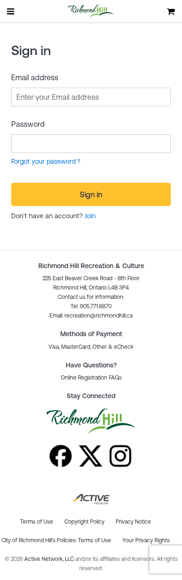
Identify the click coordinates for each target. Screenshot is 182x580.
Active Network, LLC (49, 559)
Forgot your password (43, 161)
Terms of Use (94, 540)
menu (11, 11)
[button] (91, 315)
